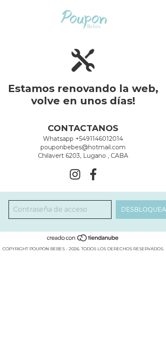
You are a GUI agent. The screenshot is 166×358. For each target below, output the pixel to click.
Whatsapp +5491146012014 (83, 139)
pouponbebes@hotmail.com (83, 147)
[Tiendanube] (83, 240)
